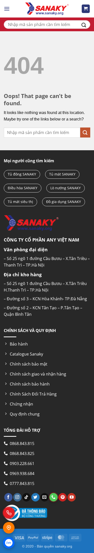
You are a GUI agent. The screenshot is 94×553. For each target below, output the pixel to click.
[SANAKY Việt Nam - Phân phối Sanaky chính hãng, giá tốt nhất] (47, 9)
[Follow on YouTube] (71, 497)
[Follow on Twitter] (35, 497)
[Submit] (84, 24)
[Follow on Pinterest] (62, 497)
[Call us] (53, 497)
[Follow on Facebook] (8, 497)
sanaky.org (63, 546)
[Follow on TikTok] (26, 497)
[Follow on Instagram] (17, 497)
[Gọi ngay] (9, 512)
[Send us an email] (44, 497)
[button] (7, 8)
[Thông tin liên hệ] (9, 528)
